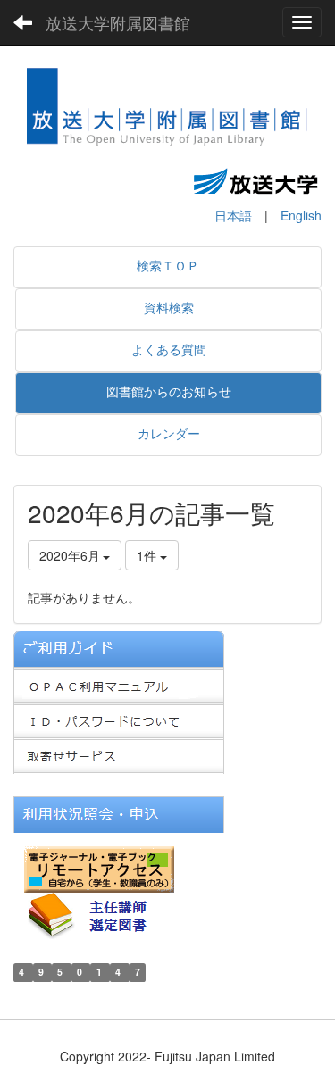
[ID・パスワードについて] (118, 719)
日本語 (233, 215)
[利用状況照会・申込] (118, 813)
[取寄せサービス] (118, 755)
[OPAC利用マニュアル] (118, 684)
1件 (148, 555)
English (301, 215)
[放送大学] (255, 180)
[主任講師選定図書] (103, 914)
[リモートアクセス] (99, 868)
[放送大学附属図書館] (167, 109)
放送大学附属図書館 (118, 22)
